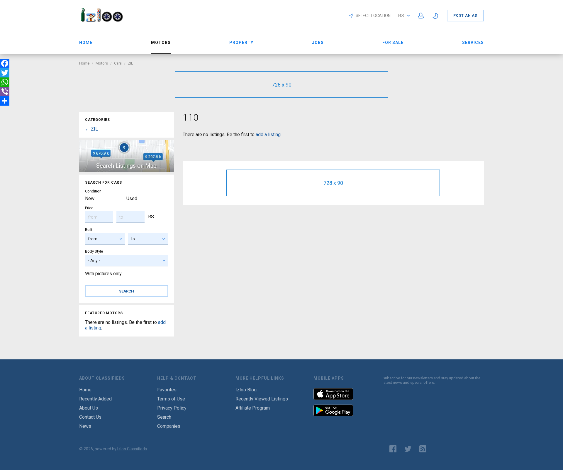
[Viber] (4, 91)
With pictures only (103, 273)
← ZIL (91, 129)
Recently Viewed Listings (261, 399)
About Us (88, 408)
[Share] (4, 101)
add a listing (268, 134)
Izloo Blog (246, 390)
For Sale (392, 42)
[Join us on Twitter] (407, 448)
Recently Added (95, 399)
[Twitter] (4, 72)
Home (85, 42)
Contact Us (90, 417)
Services (473, 42)
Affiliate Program (252, 408)
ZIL (130, 63)
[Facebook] (4, 63)
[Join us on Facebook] (392, 448)
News (85, 426)
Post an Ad (465, 15)
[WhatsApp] (4, 82)
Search (164, 417)
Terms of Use (171, 399)
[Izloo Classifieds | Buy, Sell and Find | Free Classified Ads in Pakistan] (104, 20)
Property (241, 42)
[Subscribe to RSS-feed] (424, 448)
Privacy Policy (171, 408)
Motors (102, 63)
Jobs (318, 42)
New (89, 198)
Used (131, 198)
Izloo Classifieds (132, 449)
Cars (118, 63)
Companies (168, 426)
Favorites (167, 390)
